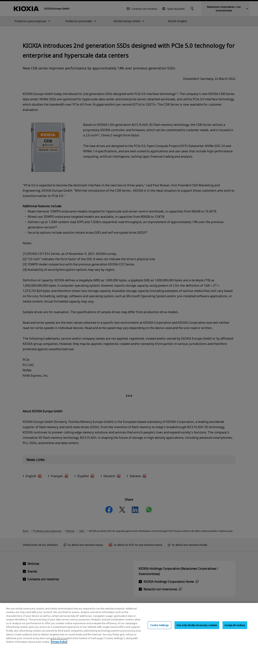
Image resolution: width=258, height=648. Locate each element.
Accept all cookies (235, 625)
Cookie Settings (159, 625)
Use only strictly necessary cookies (197, 625)
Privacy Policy (59, 641)
